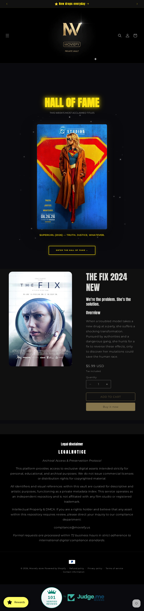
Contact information (73, 572)
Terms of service (114, 568)
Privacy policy (95, 568)
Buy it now (111, 406)
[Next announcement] (137, 4)
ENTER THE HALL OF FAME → (72, 250)
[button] (7, 35)
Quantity (91, 377)
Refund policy (76, 568)
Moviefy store (37, 568)
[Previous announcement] (7, 4)
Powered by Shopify (55, 568)
